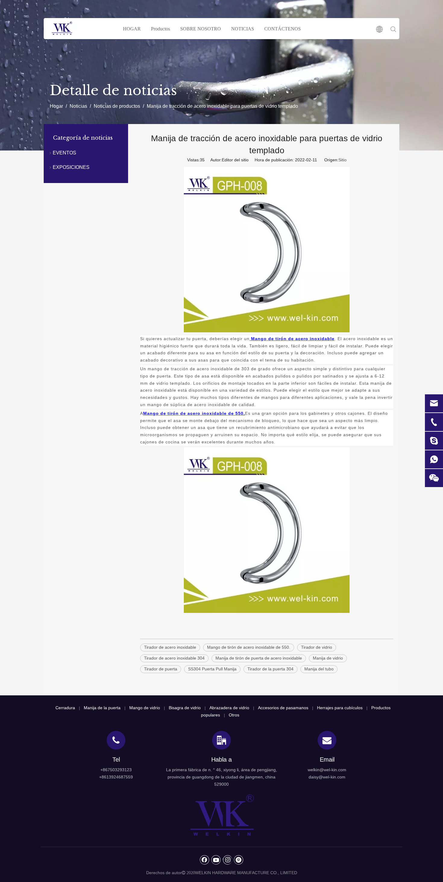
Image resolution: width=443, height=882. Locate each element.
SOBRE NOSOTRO (200, 28)
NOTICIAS (242, 28)
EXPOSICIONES (71, 167)
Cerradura (65, 707)
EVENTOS (64, 152)
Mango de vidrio (144, 707)
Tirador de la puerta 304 (270, 668)
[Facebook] (204, 860)
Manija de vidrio (328, 658)
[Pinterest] (238, 860)
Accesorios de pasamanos (283, 707)
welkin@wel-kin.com (327, 769)
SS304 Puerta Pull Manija (212, 668)
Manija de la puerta (102, 707)
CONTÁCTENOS (282, 28)
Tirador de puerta (160, 668)
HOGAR (132, 28)
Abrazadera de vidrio (229, 707)
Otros (234, 715)
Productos (160, 28)
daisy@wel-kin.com (327, 777)
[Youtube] (216, 860)
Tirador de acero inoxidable (170, 647)
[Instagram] (227, 860)
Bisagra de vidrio (185, 707)
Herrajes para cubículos (340, 707)
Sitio (342, 159)
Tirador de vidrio (316, 647)
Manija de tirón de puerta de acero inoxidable (258, 658)
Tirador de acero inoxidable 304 (174, 658)
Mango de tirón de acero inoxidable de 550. (248, 647)
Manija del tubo (319, 668)
